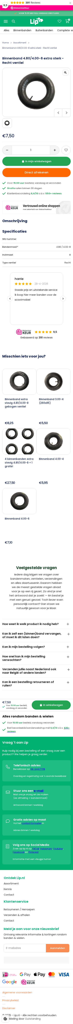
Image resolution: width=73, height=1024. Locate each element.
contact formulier (31, 823)
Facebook (18, 852)
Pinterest (34, 852)
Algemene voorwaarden (17, 992)
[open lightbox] (65, 72)
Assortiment (19, 42)
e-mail (38, 791)
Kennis (8, 889)
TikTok (35, 848)
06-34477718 (37, 769)
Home (5, 42)
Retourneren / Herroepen (19, 909)
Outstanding (33, 1018)
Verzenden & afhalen (17, 915)
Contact (9, 894)
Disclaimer (8, 1008)
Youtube (58, 848)
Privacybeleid (10, 1000)
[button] (36, 113)
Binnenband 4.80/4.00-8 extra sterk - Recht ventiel (29, 47)
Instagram (46, 848)
